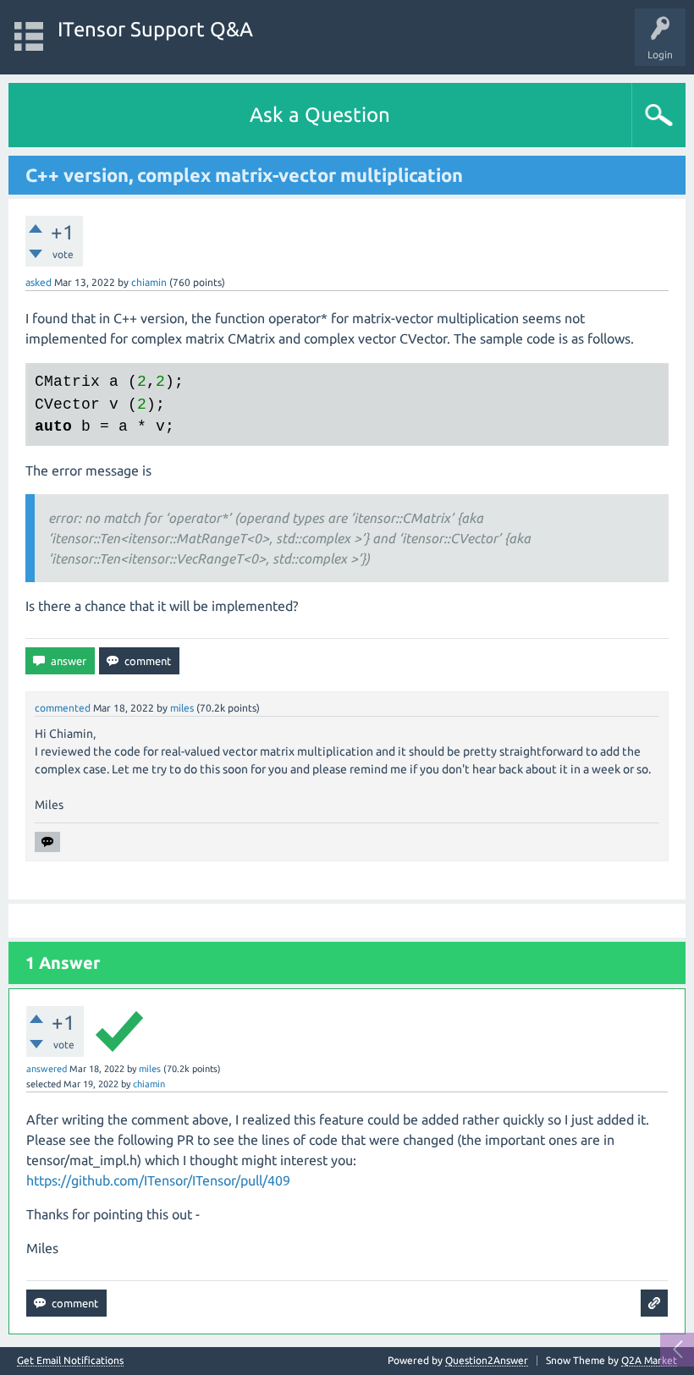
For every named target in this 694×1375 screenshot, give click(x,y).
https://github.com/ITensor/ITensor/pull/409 (158, 1180)
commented (63, 707)
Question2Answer (486, 1360)
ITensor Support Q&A (155, 29)
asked (38, 282)
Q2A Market (649, 1360)
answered (46, 1069)
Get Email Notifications (70, 1361)
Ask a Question (320, 114)
